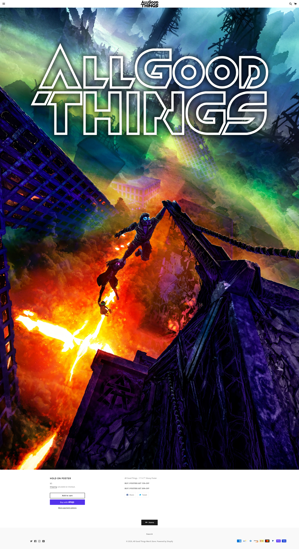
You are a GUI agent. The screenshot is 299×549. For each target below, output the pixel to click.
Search (149, 534)
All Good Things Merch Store (144, 541)
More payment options (67, 508)
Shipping (53, 487)
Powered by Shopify (165, 541)
